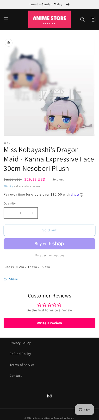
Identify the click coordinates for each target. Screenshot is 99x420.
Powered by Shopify (64, 418)
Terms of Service (22, 365)
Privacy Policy (20, 343)
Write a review (49, 323)
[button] (6, 19)
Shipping (9, 186)
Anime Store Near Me (43, 418)
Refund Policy (20, 354)
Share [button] (13, 279)
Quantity (10, 203)
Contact (16, 375)
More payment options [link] (49, 255)
